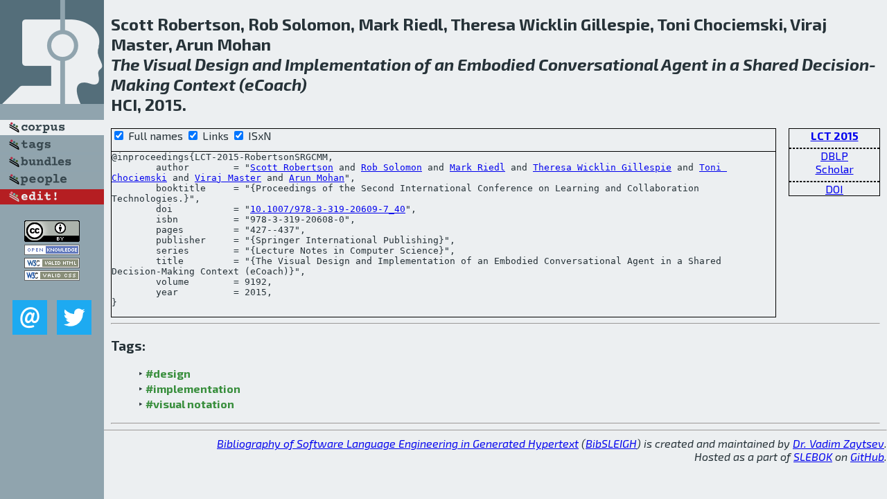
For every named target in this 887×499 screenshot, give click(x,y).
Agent (684, 64)
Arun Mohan (316, 178)
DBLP (834, 155)
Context (204, 84)
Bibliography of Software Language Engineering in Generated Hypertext (398, 443)
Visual (167, 64)
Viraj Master (228, 178)
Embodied (496, 64)
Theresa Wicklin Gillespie (602, 167)
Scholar (835, 168)
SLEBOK (812, 456)
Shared (770, 64)
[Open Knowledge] (52, 250)
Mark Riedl (477, 167)
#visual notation (190, 403)
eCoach (273, 84)
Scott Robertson (291, 167)
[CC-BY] (52, 237)
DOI (834, 188)
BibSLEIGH (611, 443)
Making (140, 84)
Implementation (348, 64)
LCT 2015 (835, 135)
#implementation (193, 388)
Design (222, 64)
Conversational (598, 64)
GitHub (867, 456)
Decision (835, 64)
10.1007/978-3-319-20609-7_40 (327, 209)
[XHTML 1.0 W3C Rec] (52, 263)
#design (168, 373)
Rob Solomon (391, 167)
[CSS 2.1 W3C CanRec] (52, 290)
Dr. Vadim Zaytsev (838, 443)
